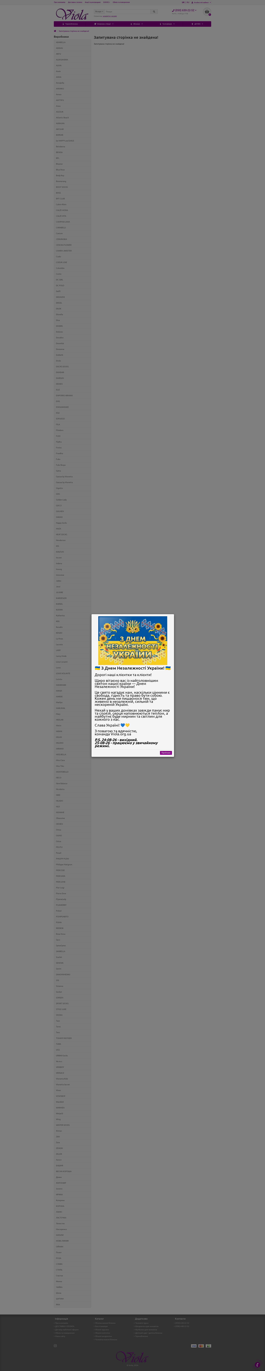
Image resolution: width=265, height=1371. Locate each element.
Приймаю (165, 753)
